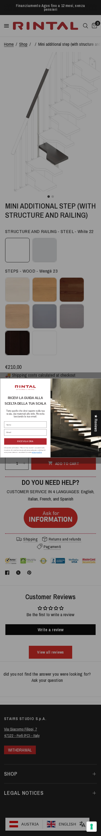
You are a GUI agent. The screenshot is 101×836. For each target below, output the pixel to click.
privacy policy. (37, 452)
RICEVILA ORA (25, 441)
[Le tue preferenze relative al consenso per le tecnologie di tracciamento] (91, 826)
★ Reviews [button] (96, 423)
